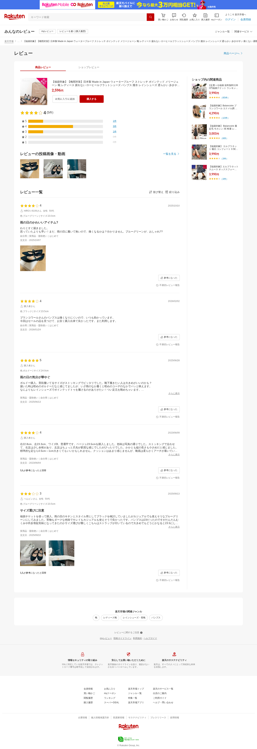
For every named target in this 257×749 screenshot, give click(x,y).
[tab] (43, 67)
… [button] (18, 41)
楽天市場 (9, 41)
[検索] (150, 17)
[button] (174, 17)
